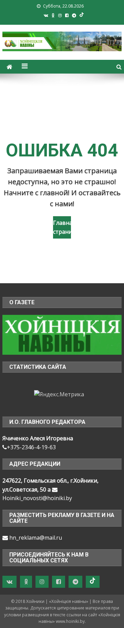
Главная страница (62, 227)
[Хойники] (61, 334)
